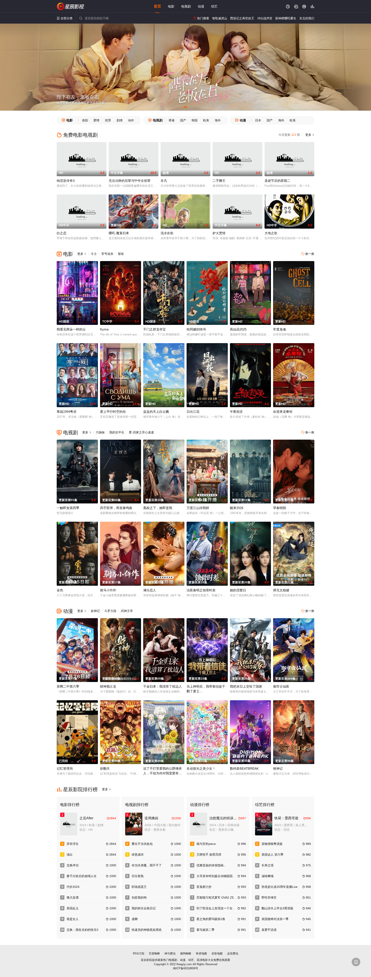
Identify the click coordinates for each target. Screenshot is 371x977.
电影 (171, 6)
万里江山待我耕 (198, 508)
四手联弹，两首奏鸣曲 (116, 508)
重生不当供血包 (142, 844)
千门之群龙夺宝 (154, 329)
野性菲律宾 (269, 897)
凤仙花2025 (238, 329)
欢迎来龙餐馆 (282, 411)
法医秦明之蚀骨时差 (201, 590)
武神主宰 (127, 611)
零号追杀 (107, 253)
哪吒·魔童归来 (119, 233)
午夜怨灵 (236, 411)
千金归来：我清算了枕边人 (162, 686)
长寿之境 (268, 865)
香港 (172, 120)
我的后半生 (116, 432)
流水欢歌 (167, 233)
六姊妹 (100, 432)
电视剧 (186, 6)
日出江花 (193, 411)
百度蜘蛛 (154, 953)
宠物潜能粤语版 (272, 844)
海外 (218, 120)
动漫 (201, 6)
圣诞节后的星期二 (277, 180)
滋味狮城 (268, 876)
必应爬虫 (232, 953)
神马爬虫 (170, 953)
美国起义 (73, 908)
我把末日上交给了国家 (246, 686)
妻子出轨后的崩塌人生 (82, 876)
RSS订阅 (138, 953)
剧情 (120, 120)
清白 (70, 854)
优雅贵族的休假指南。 (211, 865)
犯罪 (108, 120)
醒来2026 (236, 508)
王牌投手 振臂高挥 (208, 854)
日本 (258, 120)
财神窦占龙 (108, 686)
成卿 (135, 919)
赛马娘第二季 (205, 929)
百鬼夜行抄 (203, 886)
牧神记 (278, 768)
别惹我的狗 (139, 897)
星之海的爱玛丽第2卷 (210, 919)
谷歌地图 (217, 953)
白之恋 (61, 233)
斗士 (94, 253)
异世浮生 (73, 844)
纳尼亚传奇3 (66, 180)
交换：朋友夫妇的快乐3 (82, 929)
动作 (131, 120)
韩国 (195, 120)
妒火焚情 (219, 233)
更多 (309, 134)
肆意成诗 (138, 854)
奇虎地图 (201, 953)
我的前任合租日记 (144, 908)
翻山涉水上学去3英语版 (277, 908)
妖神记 (95, 611)
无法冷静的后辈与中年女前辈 (130, 180)
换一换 (307, 253)
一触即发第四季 (68, 508)
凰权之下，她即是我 (157, 508)
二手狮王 (219, 180)
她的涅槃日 (238, 590)
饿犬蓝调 (73, 897)
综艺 (214, 6)
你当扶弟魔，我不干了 (147, 865)
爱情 (96, 120)
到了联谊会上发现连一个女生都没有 (220, 908)
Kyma (104, 329)
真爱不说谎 (269, 929)
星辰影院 (146, 960)
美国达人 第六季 (272, 854)
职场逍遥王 (139, 886)
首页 (157, 6)
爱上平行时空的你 (113, 411)
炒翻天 (105, 768)
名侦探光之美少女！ (201, 768)
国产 (183, 120)
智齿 (121, 253)
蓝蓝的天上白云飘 (156, 411)
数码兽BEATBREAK (244, 768)
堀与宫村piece (206, 844)
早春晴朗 (279, 508)
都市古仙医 (281, 686)
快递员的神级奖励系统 (147, 929)
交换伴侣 (73, 865)
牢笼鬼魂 (279, 329)
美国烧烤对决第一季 (275, 919)
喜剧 (85, 120)
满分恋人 (149, 590)
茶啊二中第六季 (68, 686)
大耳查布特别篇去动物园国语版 (217, 876)
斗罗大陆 (110, 611)
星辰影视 (71, 6)
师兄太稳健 (281, 590)
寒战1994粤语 (66, 411)
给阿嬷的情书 (196, 329)
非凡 (164, 180)
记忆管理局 (65, 768)
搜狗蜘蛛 (185, 953)
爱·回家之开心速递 (141, 432)
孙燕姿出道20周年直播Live (280, 886)
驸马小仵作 (108, 590)
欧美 (206, 120)
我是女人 (73, 919)
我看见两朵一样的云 (71, 329)
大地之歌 (271, 233)
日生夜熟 (138, 876)
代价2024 (73, 886)
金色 (60, 590)
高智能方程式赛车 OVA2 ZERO (217, 897)
